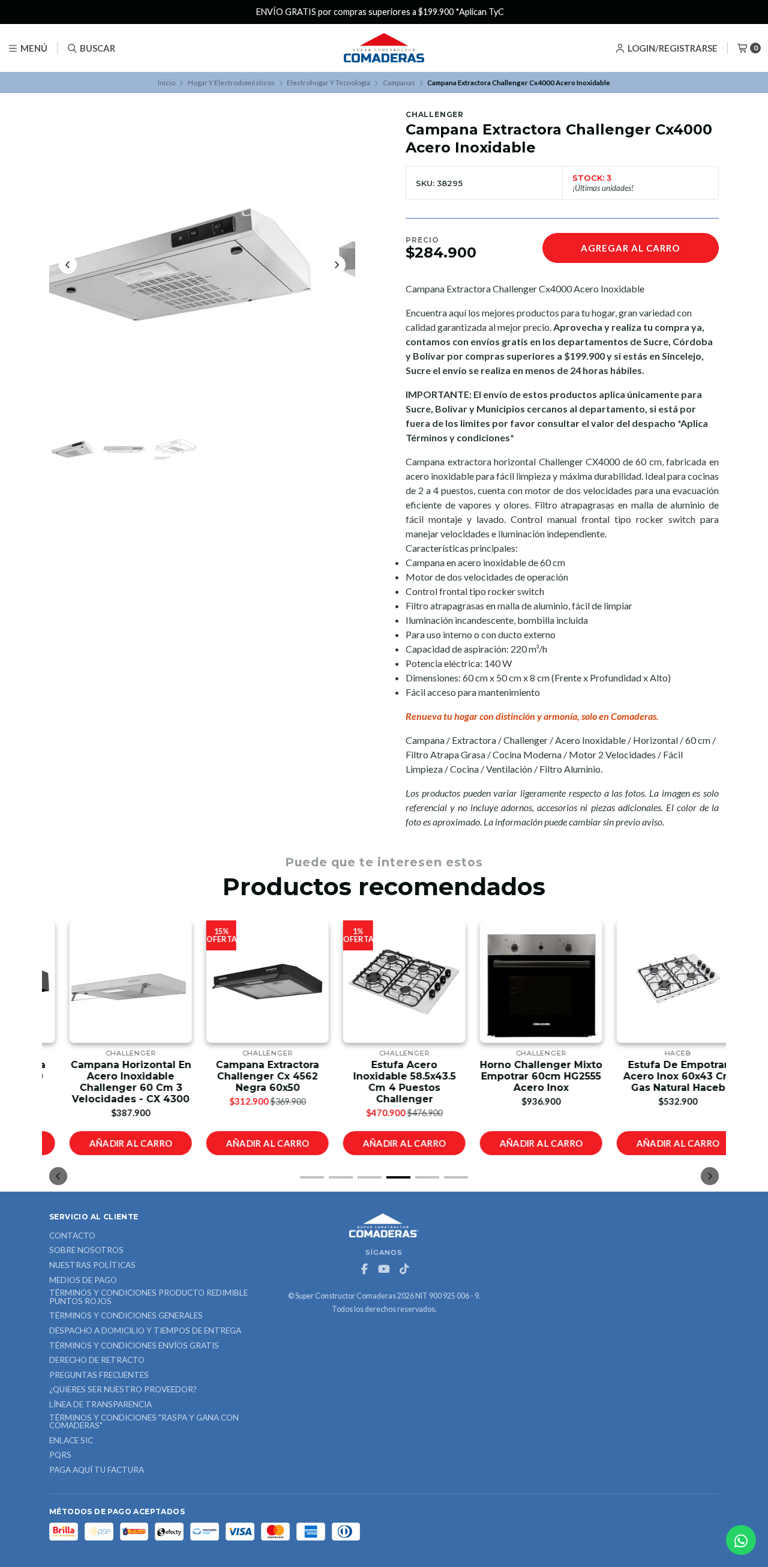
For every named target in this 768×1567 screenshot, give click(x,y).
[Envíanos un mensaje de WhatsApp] (741, 1540)
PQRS (60, 1455)
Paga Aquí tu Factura (96, 1470)
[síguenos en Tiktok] (403, 1269)
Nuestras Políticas (92, 1265)
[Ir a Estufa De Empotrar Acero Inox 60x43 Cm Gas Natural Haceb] (657, 981)
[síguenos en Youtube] (384, 1269)
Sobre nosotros (86, 1250)
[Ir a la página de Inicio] (384, 48)
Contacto (72, 1236)
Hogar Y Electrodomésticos (231, 82)
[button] (312, 1177)
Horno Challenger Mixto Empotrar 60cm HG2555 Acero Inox (521, 1076)
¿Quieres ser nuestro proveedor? (123, 1390)
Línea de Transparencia (100, 1405)
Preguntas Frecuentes (99, 1375)
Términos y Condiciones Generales (126, 1316)
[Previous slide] (68, 265)
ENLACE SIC (71, 1441)
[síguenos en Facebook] (364, 1269)
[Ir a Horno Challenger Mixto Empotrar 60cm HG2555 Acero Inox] (521, 981)
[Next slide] (337, 265)
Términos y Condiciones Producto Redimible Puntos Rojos (148, 1297)
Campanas (399, 82)
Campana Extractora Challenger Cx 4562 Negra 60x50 (247, 1076)
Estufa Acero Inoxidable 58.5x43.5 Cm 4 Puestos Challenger (384, 1082)
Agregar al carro (630, 248)
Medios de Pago (83, 1280)
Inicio (166, 82)
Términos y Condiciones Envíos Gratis (134, 1346)
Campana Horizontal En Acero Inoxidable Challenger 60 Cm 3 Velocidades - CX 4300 (110, 1082)
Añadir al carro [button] (110, 1143)
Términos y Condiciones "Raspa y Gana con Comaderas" (144, 1422)
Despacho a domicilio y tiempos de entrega (145, 1331)
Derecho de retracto (97, 1360)
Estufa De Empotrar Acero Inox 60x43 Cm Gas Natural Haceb (658, 1076)
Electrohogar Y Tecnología (328, 82)
